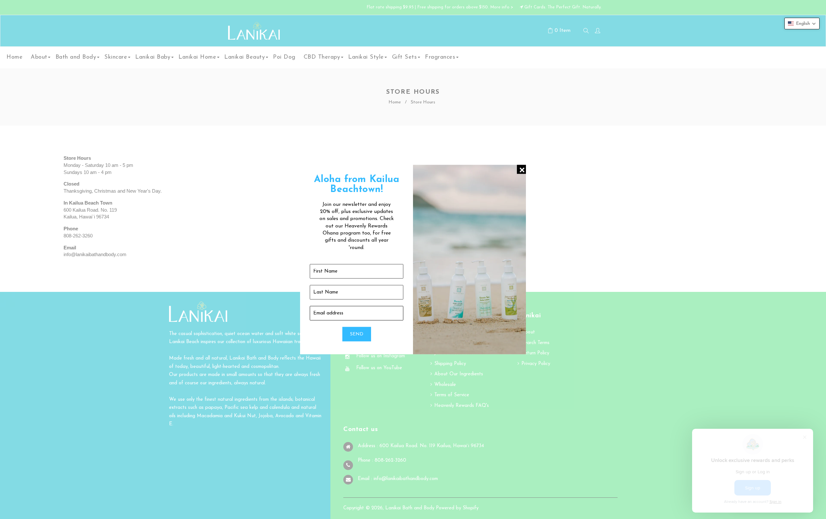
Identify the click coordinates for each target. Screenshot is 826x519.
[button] (802, 23)
